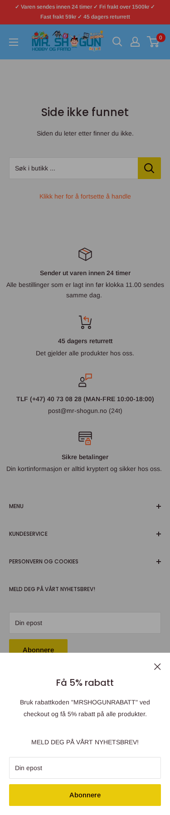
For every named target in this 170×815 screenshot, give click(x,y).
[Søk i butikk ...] (149, 168)
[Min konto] (135, 42)
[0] (153, 41)
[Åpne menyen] (13, 42)
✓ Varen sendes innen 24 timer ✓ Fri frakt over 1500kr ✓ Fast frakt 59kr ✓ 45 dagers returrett (85, 12)
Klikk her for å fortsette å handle (85, 196)
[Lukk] (157, 666)
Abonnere (85, 795)
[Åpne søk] (117, 42)
